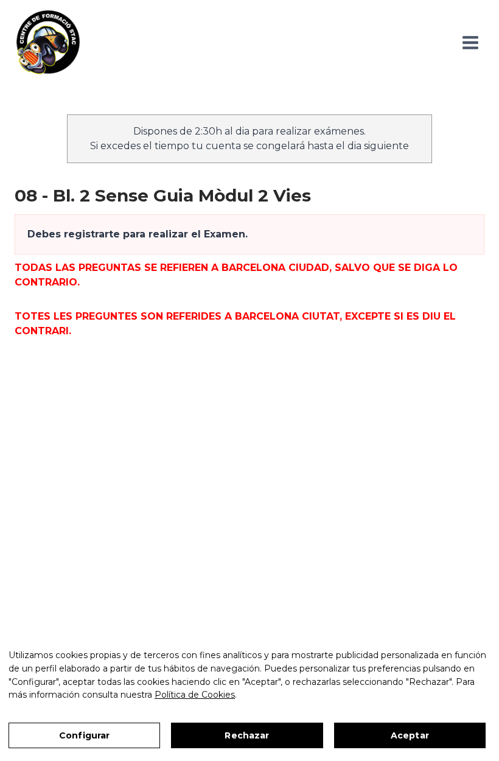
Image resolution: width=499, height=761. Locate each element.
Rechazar (247, 735)
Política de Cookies (195, 694)
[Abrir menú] (470, 42)
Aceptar (410, 735)
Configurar (84, 735)
